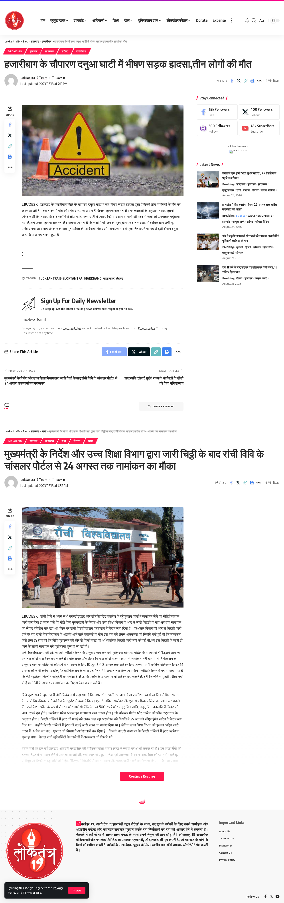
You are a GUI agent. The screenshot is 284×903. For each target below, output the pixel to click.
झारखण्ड (49, 51)
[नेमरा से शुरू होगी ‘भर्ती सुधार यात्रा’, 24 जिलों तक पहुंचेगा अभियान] (208, 179)
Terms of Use (32, 892)
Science (240, 215)
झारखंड (33, 51)
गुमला (248, 247)
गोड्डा (239, 278)
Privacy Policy (146, 328)
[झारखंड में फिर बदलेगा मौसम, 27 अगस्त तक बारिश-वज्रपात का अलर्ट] (208, 210)
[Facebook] (217, 112)
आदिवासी (240, 184)
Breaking (15, 51)
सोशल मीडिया (268, 190)
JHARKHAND (93, 278)
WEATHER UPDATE (260, 215)
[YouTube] (278, 896)
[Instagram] (217, 128)
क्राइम (239, 247)
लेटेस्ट (65, 51)
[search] (254, 20)
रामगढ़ (246, 190)
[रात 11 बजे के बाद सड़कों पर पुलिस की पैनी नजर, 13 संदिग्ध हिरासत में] (208, 273)
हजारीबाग (81, 51)
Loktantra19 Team (33, 78)
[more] (232, 20)
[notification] (247, 20)
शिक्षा (90, 441)
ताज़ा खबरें (108, 278)
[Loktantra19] (14, 20)
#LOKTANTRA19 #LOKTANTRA (60, 278)
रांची (239, 190)
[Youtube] (259, 128)
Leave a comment (164, 406)
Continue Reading (142, 776)
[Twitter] (259, 112)
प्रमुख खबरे (228, 190)
